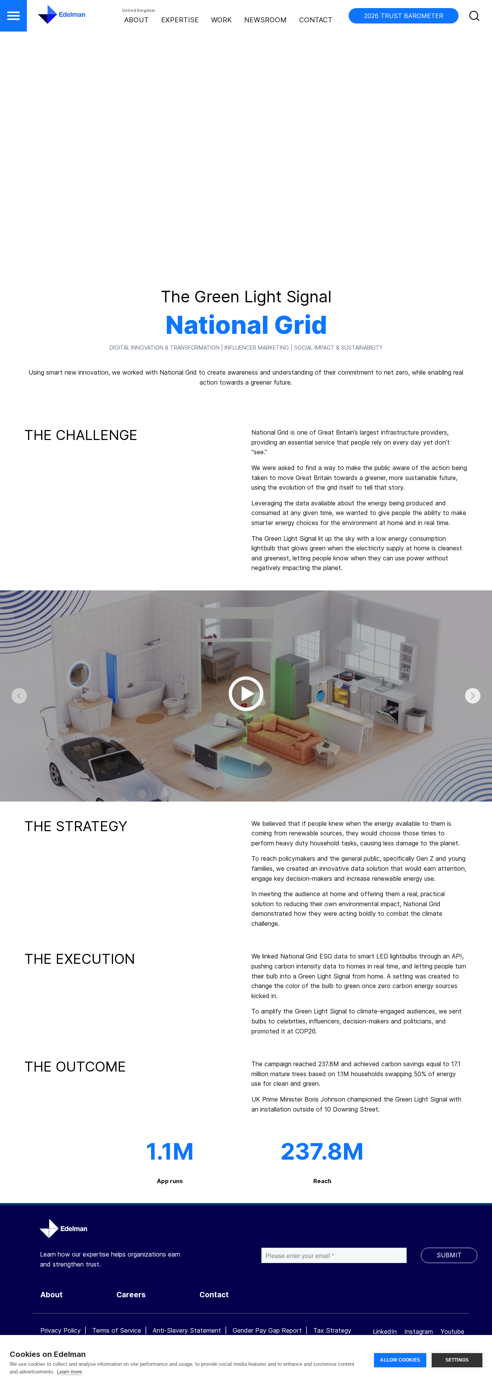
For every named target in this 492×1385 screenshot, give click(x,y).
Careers (131, 1294)
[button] (13, 16)
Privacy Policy (60, 1330)
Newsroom (265, 20)
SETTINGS (457, 1360)
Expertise (180, 20)
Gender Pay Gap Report (267, 1330)
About (136, 20)
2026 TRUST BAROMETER (403, 16)
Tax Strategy (332, 1330)
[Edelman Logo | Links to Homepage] (50, 18)
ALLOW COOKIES (400, 1360)
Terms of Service (116, 1330)
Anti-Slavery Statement (187, 1330)
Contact (315, 20)
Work (221, 20)
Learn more (69, 1372)
